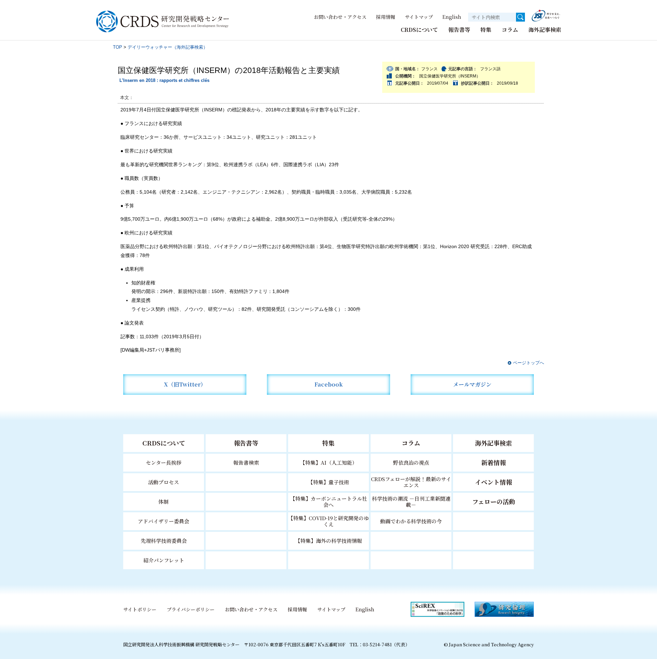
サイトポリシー (139, 609)
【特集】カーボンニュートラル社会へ (328, 501)
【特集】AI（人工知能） (328, 462)
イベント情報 (493, 481)
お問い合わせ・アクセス (340, 16)
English (451, 16)
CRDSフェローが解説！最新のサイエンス (411, 482)
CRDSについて (419, 30)
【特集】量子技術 (328, 482)
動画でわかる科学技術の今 (411, 521)
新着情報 (493, 462)
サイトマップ (419, 16)
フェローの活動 (493, 501)
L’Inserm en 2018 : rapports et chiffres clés (164, 80)
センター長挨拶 (163, 462)
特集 (485, 30)
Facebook (328, 384)
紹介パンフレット (163, 560)
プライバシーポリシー (191, 609)
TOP (117, 47)
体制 (163, 501)
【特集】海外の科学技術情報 (328, 540)
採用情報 (385, 16)
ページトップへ (528, 362)
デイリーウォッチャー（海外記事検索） (168, 47)
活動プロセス (163, 482)
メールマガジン (472, 384)
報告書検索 (246, 462)
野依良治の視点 (411, 462)
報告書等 (459, 30)
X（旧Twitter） (185, 384)
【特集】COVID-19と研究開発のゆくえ (328, 521)
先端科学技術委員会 (164, 540)
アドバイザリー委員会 (163, 521)
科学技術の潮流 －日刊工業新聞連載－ (411, 501)
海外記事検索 (544, 30)
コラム (510, 30)
